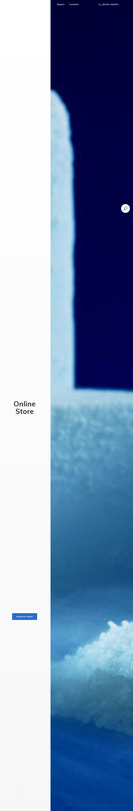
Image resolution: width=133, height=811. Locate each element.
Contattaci (74, 4)
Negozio (61, 4)
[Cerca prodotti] (125, 208)
